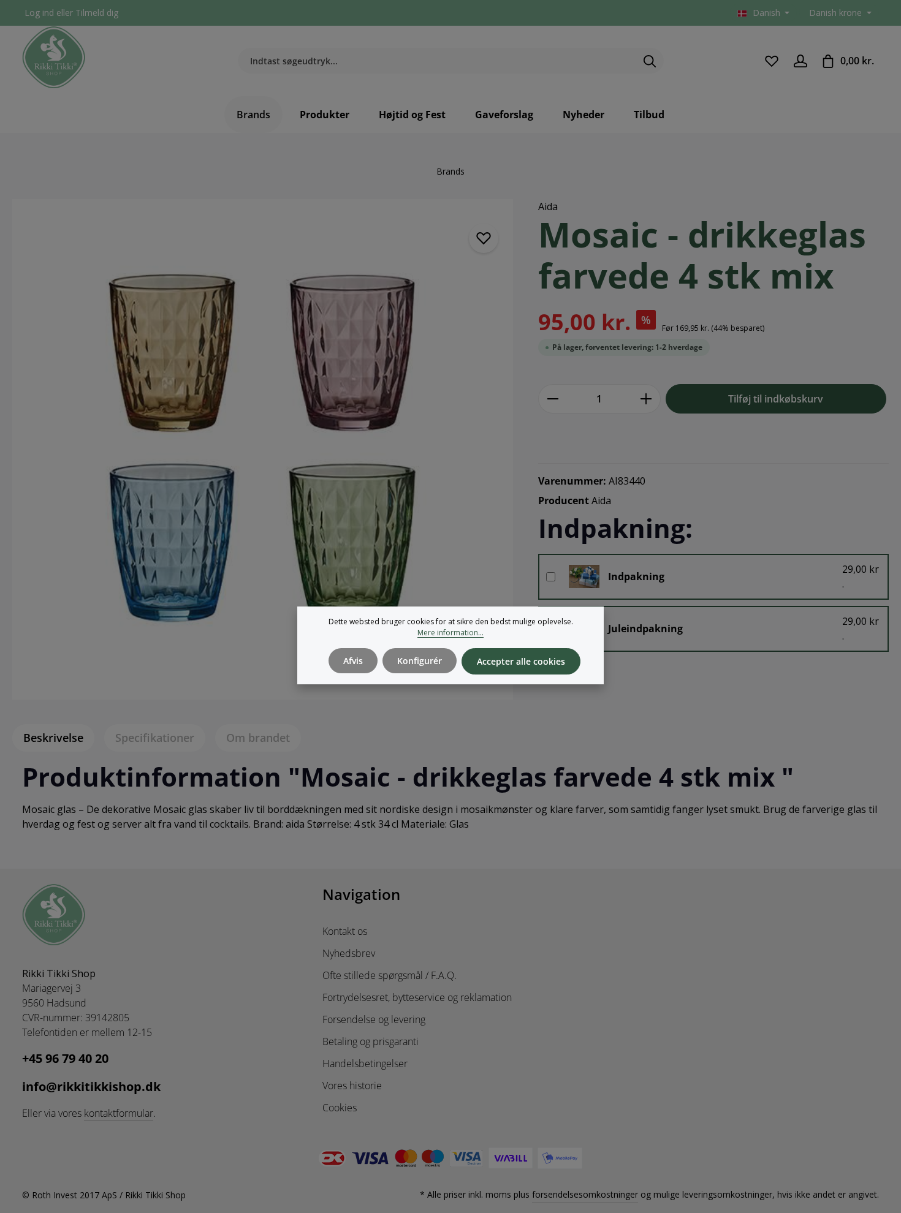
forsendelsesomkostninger (585, 1194)
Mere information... (450, 632)
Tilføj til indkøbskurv (775, 399)
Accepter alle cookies (521, 661)
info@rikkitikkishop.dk (91, 1086)
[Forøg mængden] (646, 399)
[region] (263, 449)
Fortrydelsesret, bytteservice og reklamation (417, 997)
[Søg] (650, 61)
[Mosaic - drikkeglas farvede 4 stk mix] (262, 449)
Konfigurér (419, 661)
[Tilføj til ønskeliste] (483, 238)
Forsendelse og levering (373, 1019)
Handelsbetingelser (365, 1063)
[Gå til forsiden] (54, 57)
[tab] (53, 738)
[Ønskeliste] (771, 61)
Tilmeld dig (96, 13)
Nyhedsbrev (348, 953)
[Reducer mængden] (552, 399)
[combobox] (436, 61)
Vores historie (352, 1085)
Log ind (39, 13)
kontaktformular (118, 1113)
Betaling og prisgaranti (370, 1041)
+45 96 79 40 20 (65, 1058)
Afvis (353, 661)
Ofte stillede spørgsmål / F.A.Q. (389, 975)
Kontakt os (344, 931)
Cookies (339, 1107)
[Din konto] (800, 61)
